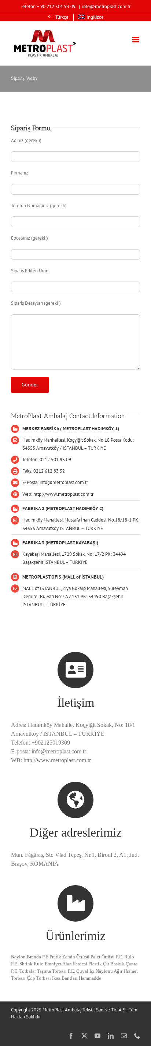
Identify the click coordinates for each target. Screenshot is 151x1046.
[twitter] (84, 1036)
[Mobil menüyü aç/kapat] (136, 39)
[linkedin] (111, 1036)
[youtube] (97, 1036)
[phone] (137, 1036)
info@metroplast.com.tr (106, 6)
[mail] (124, 1036)
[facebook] (71, 1036)
